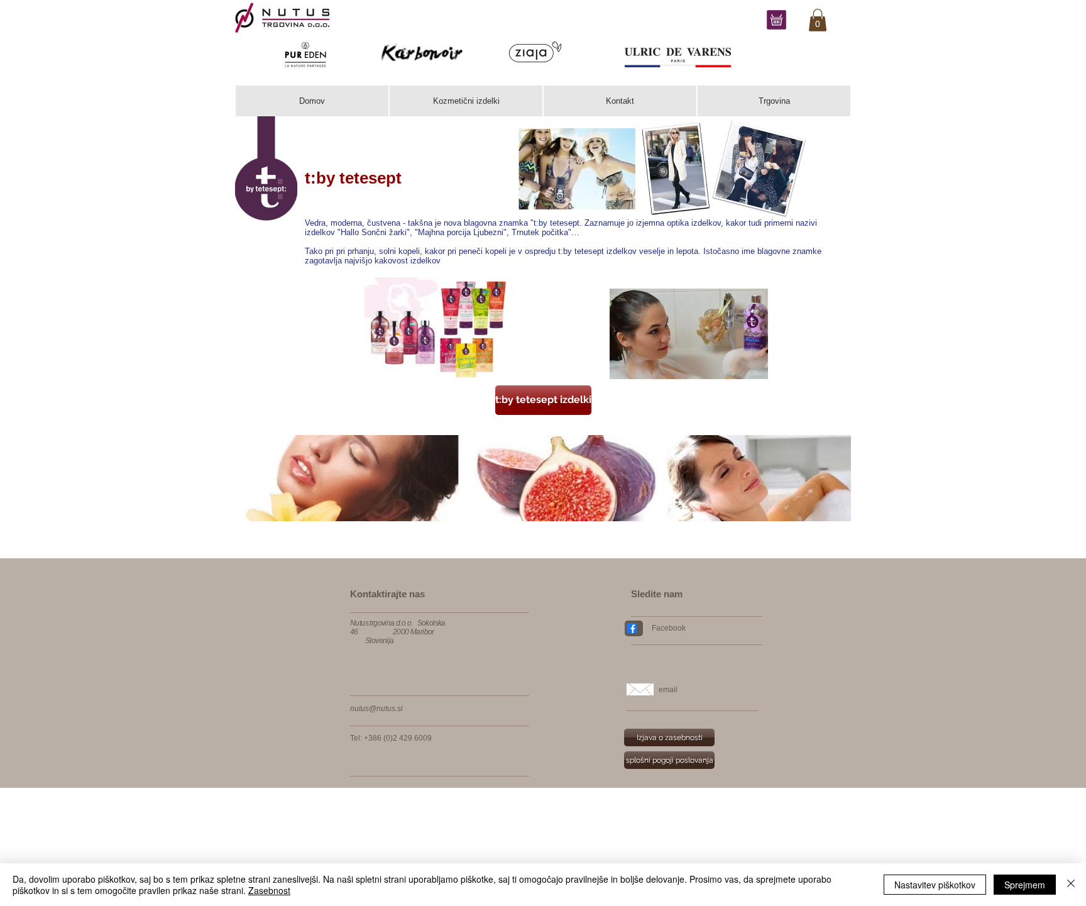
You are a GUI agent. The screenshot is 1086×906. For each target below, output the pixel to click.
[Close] (1070, 884)
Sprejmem (1024, 884)
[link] (817, 20)
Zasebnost (269, 890)
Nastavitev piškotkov (934, 884)
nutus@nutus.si (376, 708)
